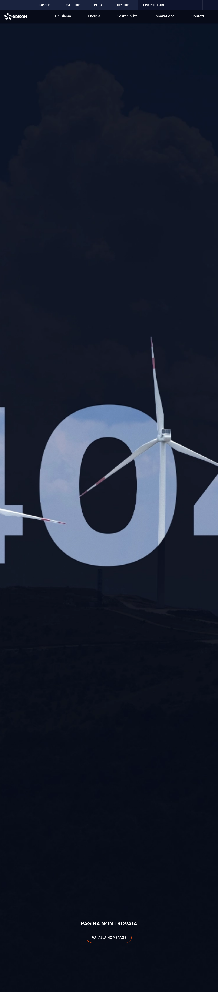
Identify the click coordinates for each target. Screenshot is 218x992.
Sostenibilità (127, 16)
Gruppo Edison (153, 5)
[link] (195, 5)
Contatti (198, 16)
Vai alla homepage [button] (109, 938)
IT (175, 5)
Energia (94, 16)
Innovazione (164, 16)
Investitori (72, 5)
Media (98, 5)
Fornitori (122, 5)
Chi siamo (63, 16)
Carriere (45, 5)
